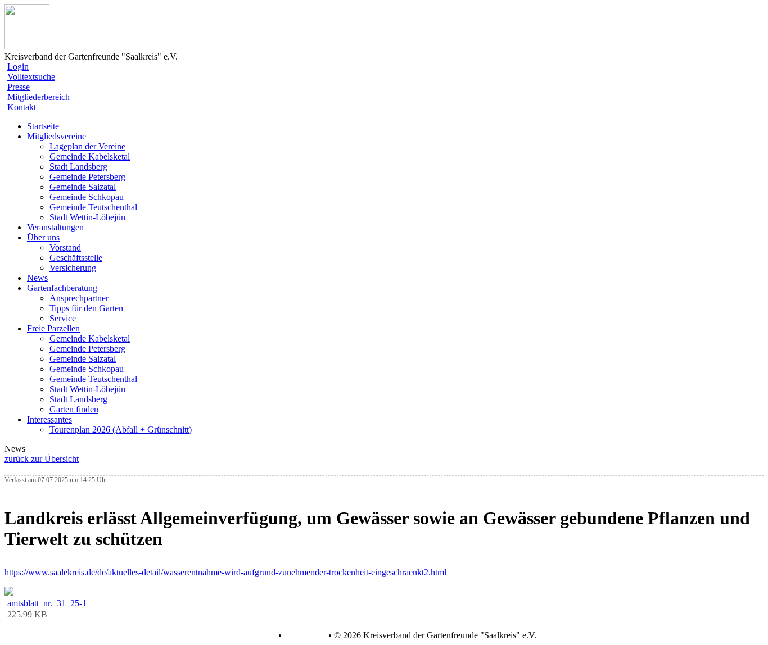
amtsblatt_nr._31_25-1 (47, 603)
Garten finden (73, 409)
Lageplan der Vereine (87, 146)
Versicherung (72, 267)
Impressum (303, 635)
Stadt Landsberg (78, 166)
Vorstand (65, 247)
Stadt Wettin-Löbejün (87, 217)
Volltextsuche (31, 76)
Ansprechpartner (79, 298)
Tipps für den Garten (86, 308)
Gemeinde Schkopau (86, 197)
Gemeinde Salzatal (82, 187)
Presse (18, 87)
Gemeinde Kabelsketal (89, 156)
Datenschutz (253, 635)
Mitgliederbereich (38, 97)
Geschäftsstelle (75, 257)
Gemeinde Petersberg (87, 176)
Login (18, 66)
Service (62, 318)
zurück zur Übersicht (41, 459)
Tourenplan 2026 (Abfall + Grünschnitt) (120, 429)
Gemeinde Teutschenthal (93, 207)
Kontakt (21, 107)
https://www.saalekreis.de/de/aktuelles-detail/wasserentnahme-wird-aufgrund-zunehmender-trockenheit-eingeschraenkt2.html (225, 572)
